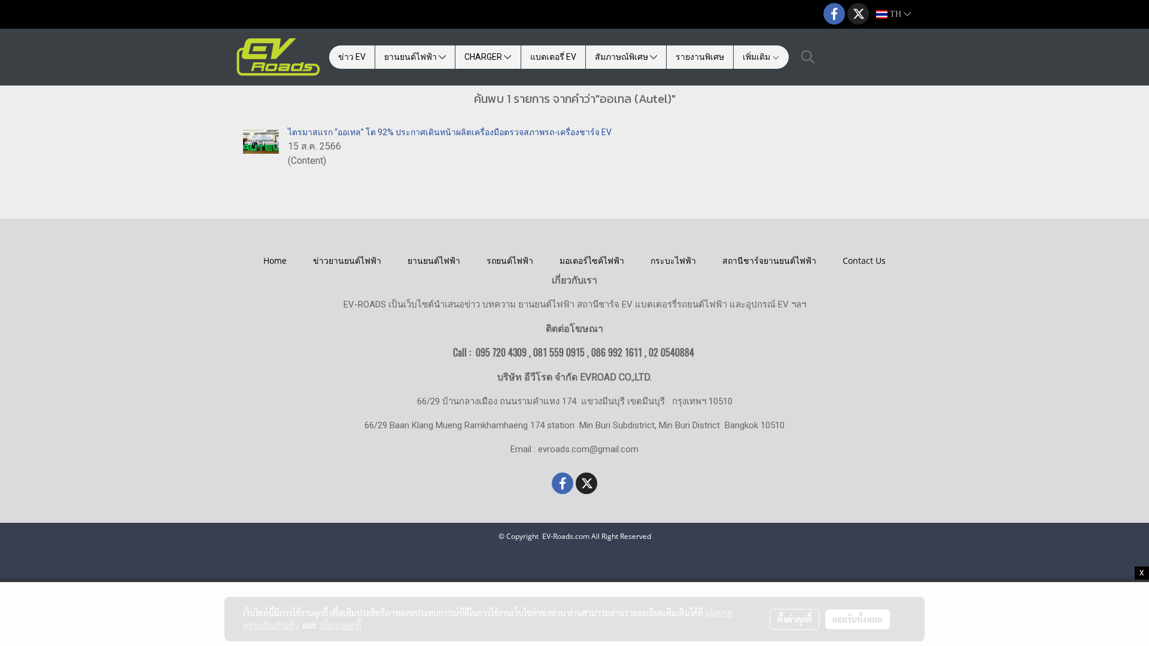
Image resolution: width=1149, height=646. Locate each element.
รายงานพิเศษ (700, 57)
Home (275, 260)
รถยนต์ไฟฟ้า (510, 260)
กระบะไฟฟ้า (673, 260)
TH (895, 14)
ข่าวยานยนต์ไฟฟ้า (347, 260)
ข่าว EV (352, 57)
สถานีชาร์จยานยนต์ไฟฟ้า (769, 260)
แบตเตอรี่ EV (553, 57)
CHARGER (484, 57)
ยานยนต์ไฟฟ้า (411, 57)
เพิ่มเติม (757, 57)
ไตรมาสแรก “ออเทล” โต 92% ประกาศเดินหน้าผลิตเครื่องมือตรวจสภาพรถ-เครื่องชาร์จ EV (450, 132)
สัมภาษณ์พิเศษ (622, 57)
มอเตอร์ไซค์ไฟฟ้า (592, 260)
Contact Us (864, 260)
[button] (808, 56)
